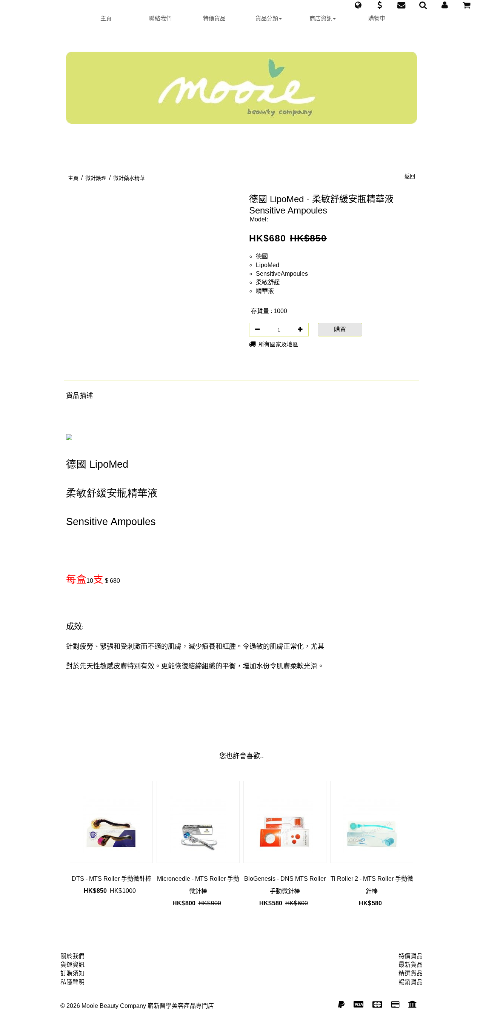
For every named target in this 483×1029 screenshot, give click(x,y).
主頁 (106, 18)
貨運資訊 (72, 964)
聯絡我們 (160, 18)
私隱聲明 (72, 982)
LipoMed (267, 265)
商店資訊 (320, 18)
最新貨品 (410, 964)
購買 (340, 329)
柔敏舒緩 (268, 282)
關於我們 (72, 956)
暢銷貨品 (410, 982)
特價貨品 (214, 18)
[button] (358, 5)
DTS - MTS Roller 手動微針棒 (111, 878)
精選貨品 (410, 973)
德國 (262, 256)
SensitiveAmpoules (282, 273)
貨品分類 (266, 18)
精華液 (265, 291)
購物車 (376, 18)
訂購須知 (72, 973)
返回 (410, 176)
